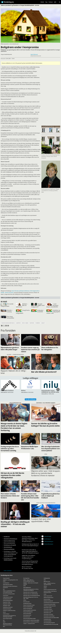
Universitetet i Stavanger (48, 614)
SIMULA (45, 586)
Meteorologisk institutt (7, 618)
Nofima (24, 600)
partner (32, 323)
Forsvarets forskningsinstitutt (9, 593)
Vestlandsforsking (47, 619)
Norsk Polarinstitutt (27, 613)
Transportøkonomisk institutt (49, 604)
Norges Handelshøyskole (28, 606)
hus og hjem (25, 323)
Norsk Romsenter (26, 616)
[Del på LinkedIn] (6, 326)
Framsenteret (5, 595)
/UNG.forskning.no (48, 541)
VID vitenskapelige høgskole (49, 622)
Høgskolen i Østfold (7, 603)
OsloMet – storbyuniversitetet (29, 623)
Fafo (4, 589)
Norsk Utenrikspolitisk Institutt (29, 618)
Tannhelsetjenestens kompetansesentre (51, 602)
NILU (4, 626)
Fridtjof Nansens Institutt (8, 597)
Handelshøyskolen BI (7, 598)
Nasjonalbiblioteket (27, 587)
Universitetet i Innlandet (48, 610)
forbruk (37, 323)
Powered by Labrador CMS (30, 630)
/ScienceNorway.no (48, 544)
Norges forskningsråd (27, 608)
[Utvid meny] (59, 2)
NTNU (24, 585)
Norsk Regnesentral (27, 615)
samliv (43, 323)
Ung (46, 2)
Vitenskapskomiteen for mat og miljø (51, 624)
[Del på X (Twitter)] (4, 326)
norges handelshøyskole (8, 323)
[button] (3, 389)
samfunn (18, 323)
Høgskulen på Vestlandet (8, 607)
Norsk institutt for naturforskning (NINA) (31, 620)
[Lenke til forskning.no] (19, 1)
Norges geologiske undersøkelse (29, 610)
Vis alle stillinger (30, 399)
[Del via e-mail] (8, 326)
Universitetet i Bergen (48, 609)
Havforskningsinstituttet (8, 600)
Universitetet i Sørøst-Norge (49, 615)
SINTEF (45, 587)
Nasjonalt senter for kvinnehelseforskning (31, 595)
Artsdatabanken (6, 582)
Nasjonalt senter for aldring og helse (30, 592)
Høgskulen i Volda (6, 605)
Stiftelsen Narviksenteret (48, 597)
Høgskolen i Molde (6, 602)
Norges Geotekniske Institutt (29, 605)
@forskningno (47, 536)
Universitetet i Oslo (47, 612)
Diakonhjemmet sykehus (8, 584)
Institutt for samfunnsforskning (9, 610)
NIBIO (4, 621)
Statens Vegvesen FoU (48, 595)
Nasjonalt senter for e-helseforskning (30, 593)
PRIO (45, 579)
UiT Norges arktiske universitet (50, 605)
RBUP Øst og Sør (47, 581)
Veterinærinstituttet (47, 620)
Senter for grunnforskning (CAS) (50, 589)
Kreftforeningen (6, 613)
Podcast (51, 2)
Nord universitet (26, 601)
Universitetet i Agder (48, 607)
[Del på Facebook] (2, 326)
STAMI (45, 594)
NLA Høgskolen (26, 578)
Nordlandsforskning (27, 603)
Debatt (42, 2)
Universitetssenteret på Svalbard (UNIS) (51, 617)
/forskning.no (47, 539)
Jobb (55, 2)
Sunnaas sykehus (47, 599)
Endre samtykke (8, 570)
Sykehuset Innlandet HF (48, 600)
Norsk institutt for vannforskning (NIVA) (31, 621)
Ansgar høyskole (6, 578)
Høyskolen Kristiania (7, 608)
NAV (4, 620)
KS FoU (4, 612)
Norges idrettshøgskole (28, 611)
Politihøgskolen (47, 578)
